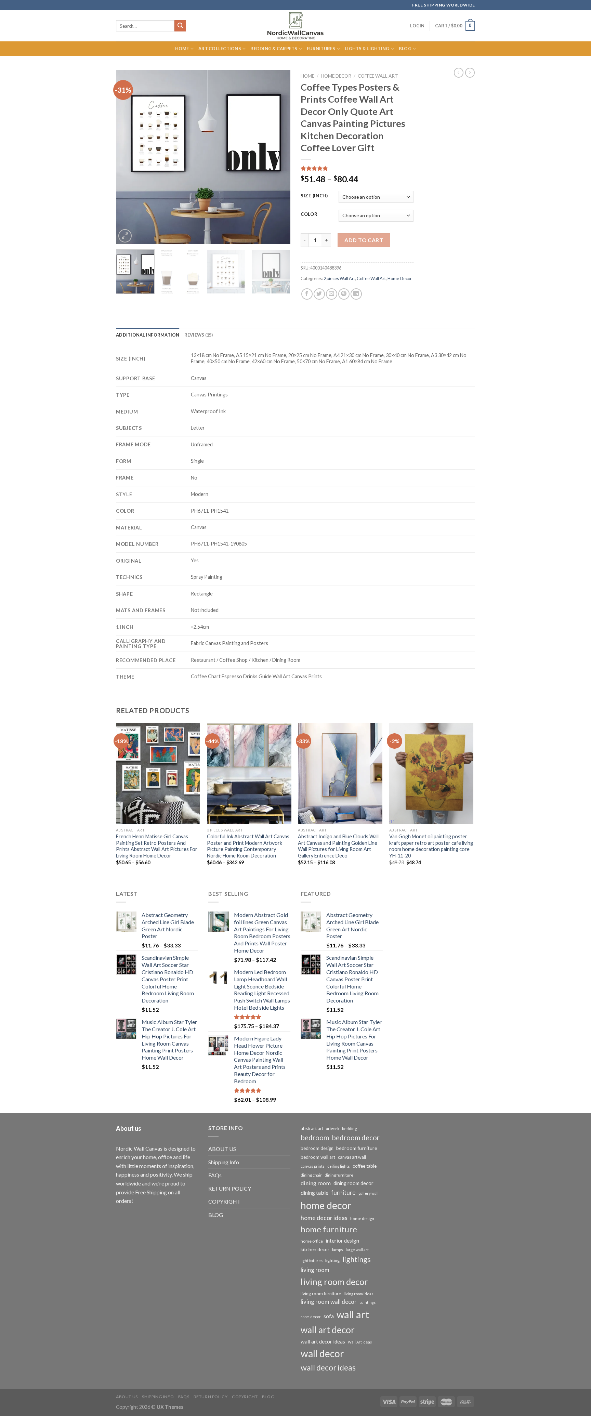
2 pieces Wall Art (339, 278)
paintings (367, 1302)
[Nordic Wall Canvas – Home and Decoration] (295, 25)
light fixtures (312, 1260)
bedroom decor (356, 1137)
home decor (326, 1205)
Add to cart (363, 240)
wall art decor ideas (323, 1341)
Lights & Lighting (367, 48)
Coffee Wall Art (378, 76)
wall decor (322, 1353)
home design (362, 1218)
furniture (343, 1192)
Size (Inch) (314, 196)
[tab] (148, 335)
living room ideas (358, 1294)
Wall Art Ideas (360, 1342)
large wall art (357, 1249)
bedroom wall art (318, 1157)
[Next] (278, 157)
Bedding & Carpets (273, 48)
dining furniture (339, 1175)
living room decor (334, 1281)
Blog (405, 48)
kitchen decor (315, 1249)
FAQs (215, 1175)
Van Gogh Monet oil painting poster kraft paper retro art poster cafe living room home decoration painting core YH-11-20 (431, 846)
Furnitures (321, 48)
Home (182, 48)
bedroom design (317, 1148)
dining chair (311, 1175)
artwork (332, 1128)
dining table (314, 1192)
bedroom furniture (356, 1148)
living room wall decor (329, 1301)
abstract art (312, 1128)
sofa (329, 1316)
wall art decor (328, 1329)
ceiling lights (338, 1166)
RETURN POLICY (229, 1188)
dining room (316, 1183)
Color (309, 214)
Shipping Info (223, 1162)
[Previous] (128, 157)
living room (315, 1269)
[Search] (180, 26)
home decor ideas (324, 1217)
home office (312, 1241)
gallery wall (368, 1193)
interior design (342, 1240)
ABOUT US (222, 1148)
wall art (353, 1314)
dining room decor (353, 1183)
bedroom (315, 1137)
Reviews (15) (198, 335)
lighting (332, 1260)
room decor (311, 1316)
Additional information (148, 335)
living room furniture (321, 1293)
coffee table (365, 1166)
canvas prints (313, 1166)
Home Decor (336, 76)
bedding (349, 1128)
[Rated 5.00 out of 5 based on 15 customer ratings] (357, 168)
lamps (337, 1249)
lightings (356, 1259)
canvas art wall (352, 1157)
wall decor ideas (328, 1367)
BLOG (215, 1214)
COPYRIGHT (224, 1201)
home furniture (329, 1229)
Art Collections (219, 48)
